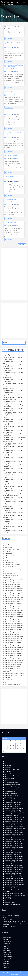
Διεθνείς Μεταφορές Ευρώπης (12, 564)
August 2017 (7, 961)
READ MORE (9, 38)
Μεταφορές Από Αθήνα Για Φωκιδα (13, 662)
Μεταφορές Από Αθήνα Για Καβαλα (13, 612)
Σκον (6, 681)
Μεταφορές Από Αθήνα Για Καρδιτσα (14, 614)
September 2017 (8, 960)
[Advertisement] (13, 274)
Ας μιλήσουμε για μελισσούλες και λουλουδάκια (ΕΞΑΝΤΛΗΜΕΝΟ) (13, 66)
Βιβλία (18, 26)
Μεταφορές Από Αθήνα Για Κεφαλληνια (14, 620)
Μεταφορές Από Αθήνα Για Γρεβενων (14, 588)
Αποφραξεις (8, 551)
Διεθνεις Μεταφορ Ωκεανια (11, 562)
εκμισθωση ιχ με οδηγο (10, 566)
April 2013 (6, 967)
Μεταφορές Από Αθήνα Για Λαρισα (13, 631)
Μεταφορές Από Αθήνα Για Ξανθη (13, 642)
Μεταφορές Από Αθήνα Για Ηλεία (13, 601)
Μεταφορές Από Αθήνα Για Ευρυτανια (14, 597)
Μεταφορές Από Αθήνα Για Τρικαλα (13, 657)
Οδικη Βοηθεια (8, 679)
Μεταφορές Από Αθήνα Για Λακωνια (14, 629)
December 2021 (8, 941)
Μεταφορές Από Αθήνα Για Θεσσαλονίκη (15, 608)
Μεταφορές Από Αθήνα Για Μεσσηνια (14, 640)
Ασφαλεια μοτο (8, 553)
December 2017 (8, 954)
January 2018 (7, 952)
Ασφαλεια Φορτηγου (10, 555)
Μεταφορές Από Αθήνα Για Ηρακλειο (14, 605)
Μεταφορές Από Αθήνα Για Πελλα (13, 644)
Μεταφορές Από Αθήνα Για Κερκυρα (14, 618)
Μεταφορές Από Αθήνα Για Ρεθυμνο (14, 649)
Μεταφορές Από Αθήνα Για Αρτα (13, 582)
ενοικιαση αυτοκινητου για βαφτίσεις (14, 568)
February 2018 (7, 950)
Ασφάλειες (7, 557)
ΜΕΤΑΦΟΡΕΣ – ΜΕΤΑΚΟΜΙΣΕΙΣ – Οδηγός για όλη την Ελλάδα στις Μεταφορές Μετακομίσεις (14, 923)
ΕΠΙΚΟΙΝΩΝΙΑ (8, 919)
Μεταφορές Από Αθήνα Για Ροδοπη (13, 651)
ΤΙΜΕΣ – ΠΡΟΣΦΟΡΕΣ (10, 926)
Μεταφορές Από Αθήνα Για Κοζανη (13, 623)
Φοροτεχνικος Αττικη (10, 682)
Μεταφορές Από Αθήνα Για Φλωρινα (14, 660)
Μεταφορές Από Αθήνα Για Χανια (13, 666)
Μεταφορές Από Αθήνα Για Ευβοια (13, 595)
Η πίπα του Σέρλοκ (10, 222)
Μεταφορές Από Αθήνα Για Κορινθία (14, 625)
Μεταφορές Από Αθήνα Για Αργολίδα (14, 579)
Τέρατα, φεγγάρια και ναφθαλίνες (10, 200)
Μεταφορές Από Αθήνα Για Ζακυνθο (14, 599)
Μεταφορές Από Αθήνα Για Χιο (12, 668)
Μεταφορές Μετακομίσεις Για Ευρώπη (14, 673)
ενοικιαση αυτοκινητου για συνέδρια (13, 570)
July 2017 (6, 963)
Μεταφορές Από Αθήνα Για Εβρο (13, 594)
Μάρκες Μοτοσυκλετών (10, 573)
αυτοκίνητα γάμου (9, 558)
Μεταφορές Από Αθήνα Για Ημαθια (13, 603)
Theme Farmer (14, 974)
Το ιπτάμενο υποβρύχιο (11, 155)
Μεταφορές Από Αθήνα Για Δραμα (13, 590)
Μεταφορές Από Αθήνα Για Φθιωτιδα (14, 658)
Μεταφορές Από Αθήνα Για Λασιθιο (13, 633)
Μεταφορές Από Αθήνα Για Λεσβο (13, 634)
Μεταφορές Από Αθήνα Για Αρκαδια (13, 581)
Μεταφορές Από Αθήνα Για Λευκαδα (14, 636)
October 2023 (7, 939)
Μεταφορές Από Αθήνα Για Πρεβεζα (14, 647)
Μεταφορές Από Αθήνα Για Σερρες (13, 655)
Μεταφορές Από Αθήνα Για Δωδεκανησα (15, 592)
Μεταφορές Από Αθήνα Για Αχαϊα (13, 584)
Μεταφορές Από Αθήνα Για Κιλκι (13, 621)
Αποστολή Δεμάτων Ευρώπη (12, 549)
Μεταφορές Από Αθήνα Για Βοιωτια (13, 586)
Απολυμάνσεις (8, 547)
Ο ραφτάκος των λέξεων (11, 111)
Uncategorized (8, 544)
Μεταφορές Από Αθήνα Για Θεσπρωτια (14, 607)
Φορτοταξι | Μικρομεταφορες (12, 684)
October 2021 (7, 943)
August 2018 (7, 945)
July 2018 (6, 947)
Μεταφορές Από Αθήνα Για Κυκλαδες (14, 627)
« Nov (3, 751)
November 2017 (8, 956)
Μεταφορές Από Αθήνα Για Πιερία (13, 646)
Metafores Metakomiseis (10, 2)
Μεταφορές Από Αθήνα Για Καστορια (14, 616)
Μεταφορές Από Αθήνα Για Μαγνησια (14, 638)
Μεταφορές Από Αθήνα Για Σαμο (13, 653)
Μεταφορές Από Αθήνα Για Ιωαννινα (14, 610)
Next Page (21, 244)
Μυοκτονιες (7, 677)
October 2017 (7, 958)
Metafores (7, 542)
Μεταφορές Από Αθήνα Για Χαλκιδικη (14, 664)
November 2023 (8, 937)
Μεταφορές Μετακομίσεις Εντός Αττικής (15, 675)
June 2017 (6, 965)
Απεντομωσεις (8, 545)
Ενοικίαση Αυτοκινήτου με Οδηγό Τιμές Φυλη (15, 437)
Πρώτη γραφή (8, 91)
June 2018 (6, 948)
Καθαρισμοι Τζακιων (10, 571)
